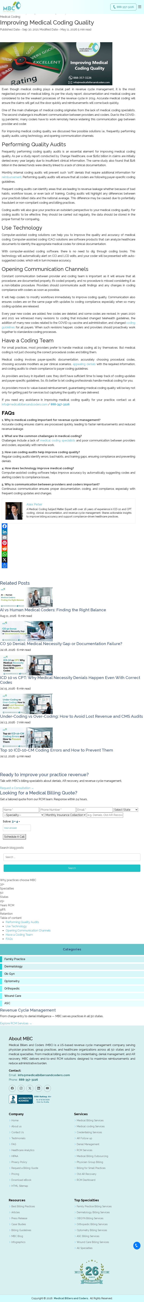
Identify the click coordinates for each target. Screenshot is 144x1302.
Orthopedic (12, 988)
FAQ (13, 1144)
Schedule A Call (14, 836)
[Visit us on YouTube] (47, 1088)
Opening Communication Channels (28, 930)
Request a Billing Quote (24, 1168)
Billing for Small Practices (91, 1168)
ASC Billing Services (88, 1236)
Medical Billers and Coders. (71, 1298)
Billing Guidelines (21, 1230)
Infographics (18, 1242)
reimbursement (11, 177)
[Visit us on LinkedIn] (38, 1088)
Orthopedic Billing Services (92, 1224)
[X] (68, 560)
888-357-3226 (125, 7)
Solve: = (11, 821)
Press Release (19, 1218)
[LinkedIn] (68, 532)
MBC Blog (17, 1236)
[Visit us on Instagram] (21, 1088)
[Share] (68, 565)
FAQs (9, 939)
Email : (39, 1075)
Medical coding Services (91, 1126)
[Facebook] (68, 526)
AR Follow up (84, 1138)
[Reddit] (68, 548)
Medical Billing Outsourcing (92, 1156)
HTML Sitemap (19, 1186)
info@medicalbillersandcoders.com (24, 404)
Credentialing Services (89, 1132)
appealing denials (84, 364)
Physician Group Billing (90, 1162)
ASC (7, 1003)
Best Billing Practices (23, 1206)
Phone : (23, 1079)
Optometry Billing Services (92, 1230)
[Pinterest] (68, 543)
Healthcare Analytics (22, 1150)
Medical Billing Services (90, 1120)
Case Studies (18, 1224)
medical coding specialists (57, 440)
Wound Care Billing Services (93, 1242)
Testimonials (18, 1138)
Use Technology (16, 926)
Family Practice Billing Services (94, 1206)
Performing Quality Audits (22, 922)
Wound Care (12, 996)
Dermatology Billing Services (93, 1212)
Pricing (15, 1174)
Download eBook (21, 1180)
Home (14, 1120)
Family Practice (14, 959)
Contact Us (17, 1132)
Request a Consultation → (17, 788)
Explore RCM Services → (16, 1023)
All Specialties (85, 1248)
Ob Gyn (9, 973)
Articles (15, 1212)
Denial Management (88, 1144)
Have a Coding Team (19, 934)
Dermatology (13, 966)
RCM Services (84, 1150)
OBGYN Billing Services (90, 1218)
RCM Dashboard (86, 1180)
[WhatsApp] (68, 554)
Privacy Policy (19, 1162)
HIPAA (14, 1156)
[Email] (68, 537)
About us (16, 1126)
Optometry (11, 981)
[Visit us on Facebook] (12, 1088)
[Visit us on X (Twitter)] (29, 1088)
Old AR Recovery (86, 1174)
